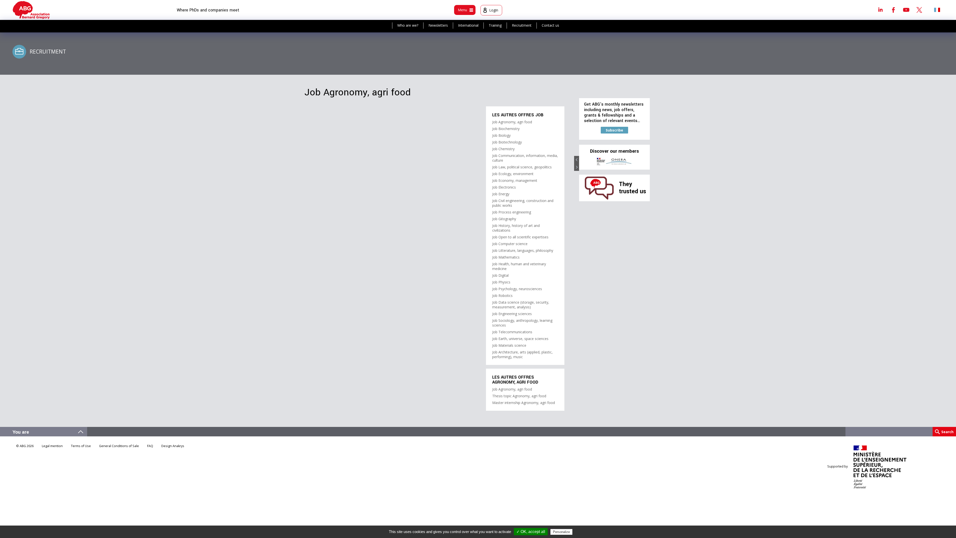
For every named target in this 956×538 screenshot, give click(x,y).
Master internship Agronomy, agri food (523, 402)
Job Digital (500, 275)
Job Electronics (504, 187)
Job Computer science (510, 243)
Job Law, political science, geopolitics (522, 167)
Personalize (561, 532)
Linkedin (880, 9)
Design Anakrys (172, 446)
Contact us (550, 25)
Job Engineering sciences (512, 313)
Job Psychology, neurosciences (517, 288)
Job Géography (504, 218)
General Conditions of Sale (119, 446)
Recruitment (522, 25)
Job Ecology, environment (513, 173)
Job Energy (500, 194)
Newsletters (438, 25)
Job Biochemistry (506, 128)
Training (495, 25)
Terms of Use (81, 446)
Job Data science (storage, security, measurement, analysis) (520, 304)
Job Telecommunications (512, 332)
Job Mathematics (506, 257)
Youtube (906, 9)
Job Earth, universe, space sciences (520, 338)
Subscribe (614, 130)
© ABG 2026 (25, 446)
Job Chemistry (503, 148)
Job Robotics (502, 295)
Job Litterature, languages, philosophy (522, 250)
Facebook (893, 9)
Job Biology (501, 135)
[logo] (31, 10)
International (468, 25)
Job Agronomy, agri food (512, 122)
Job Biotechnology (507, 142)
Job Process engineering (511, 212)
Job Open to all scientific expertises (520, 237)
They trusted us (632, 187)
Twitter (919, 9)
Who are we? (407, 25)
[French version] (937, 9)
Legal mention (52, 446)
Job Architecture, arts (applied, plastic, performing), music (522, 354)
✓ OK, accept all (530, 532)
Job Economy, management (514, 180)
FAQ (150, 446)
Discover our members (614, 151)
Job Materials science (509, 345)
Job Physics (501, 282)
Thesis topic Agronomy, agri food (519, 396)
